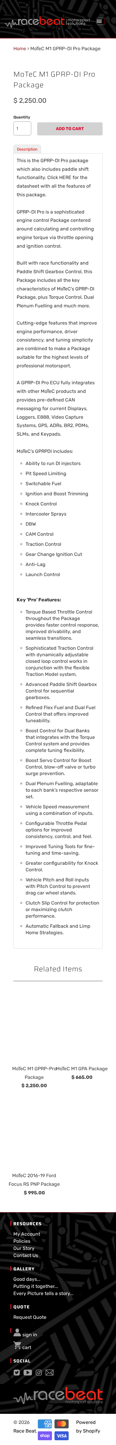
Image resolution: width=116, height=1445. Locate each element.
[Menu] (101, 21)
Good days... (26, 1279)
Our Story (24, 1248)
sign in (29, 1335)
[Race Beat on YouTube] (27, 1374)
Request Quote (29, 1317)
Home (19, 48)
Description (27, 149)
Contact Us (25, 1255)
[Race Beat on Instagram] (38, 1374)
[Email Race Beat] (49, 1374)
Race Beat (24, 1431)
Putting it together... (35, 1286)
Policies (21, 1241)
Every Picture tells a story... (43, 1293)
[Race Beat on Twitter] (16, 1374)
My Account (26, 1234)
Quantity (21, 117)
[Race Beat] (47, 19)
